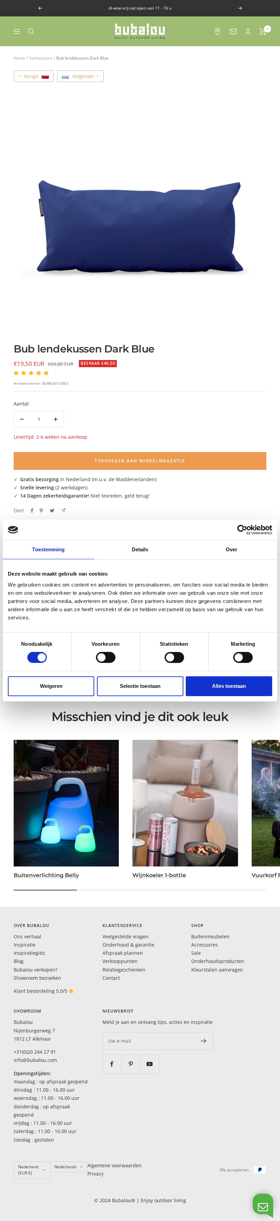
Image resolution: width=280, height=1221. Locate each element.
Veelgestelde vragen (125, 936)
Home (19, 58)
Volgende (83, 76)
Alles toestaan (229, 686)
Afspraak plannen (122, 953)
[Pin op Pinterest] (41, 510)
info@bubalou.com (35, 1060)
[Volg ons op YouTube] (149, 1064)
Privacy (95, 1173)
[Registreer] (204, 1041)
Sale (196, 953)
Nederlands (65, 1167)
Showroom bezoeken (37, 978)
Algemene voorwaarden (114, 1165)
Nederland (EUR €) (28, 1170)
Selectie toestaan (140, 686)
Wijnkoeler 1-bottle (159, 875)
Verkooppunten (120, 961)
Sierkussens (40, 58)
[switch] (105, 657)
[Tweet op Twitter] (52, 510)
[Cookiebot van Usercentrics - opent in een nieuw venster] (242, 530)
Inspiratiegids (29, 953)
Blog (19, 961)
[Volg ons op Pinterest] (130, 1064)
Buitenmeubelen (210, 936)
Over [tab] (231, 549)
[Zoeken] (31, 31)
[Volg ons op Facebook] (111, 1064)
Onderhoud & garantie (128, 944)
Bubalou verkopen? (35, 969)
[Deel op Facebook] (32, 510)
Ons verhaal (27, 936)
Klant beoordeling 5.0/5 (41, 991)
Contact (111, 978)
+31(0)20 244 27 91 (35, 1052)
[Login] (248, 31)
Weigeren (51, 686)
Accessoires (204, 944)
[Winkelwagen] (262, 31)
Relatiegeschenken (123, 969)
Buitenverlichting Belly (46, 875)
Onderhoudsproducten (217, 961)
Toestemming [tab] (48, 549)
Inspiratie (25, 944)
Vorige (31, 76)
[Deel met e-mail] (63, 510)
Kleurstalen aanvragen (217, 969)
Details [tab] (140, 549)
